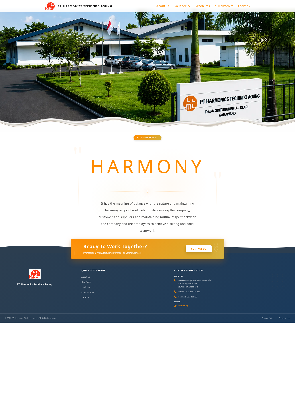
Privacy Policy (267, 318)
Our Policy (183, 6)
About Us (163, 6)
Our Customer (224, 6)
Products (203, 6)
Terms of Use (284, 318)
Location (244, 6)
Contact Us (198, 248)
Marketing (183, 305)
